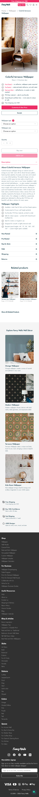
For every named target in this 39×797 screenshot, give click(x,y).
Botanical (4, 652)
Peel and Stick (9, 90)
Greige (4, 702)
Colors (4, 699)
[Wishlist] (30, 5)
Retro (3, 666)
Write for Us (5, 583)
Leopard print (6, 677)
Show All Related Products (10, 312)
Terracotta (4, 719)
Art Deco (4, 647)
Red (3, 713)
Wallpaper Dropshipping (9, 569)
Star (3, 691)
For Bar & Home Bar (8, 730)
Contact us (5, 600)
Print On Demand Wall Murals (11, 578)
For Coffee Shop (7, 736)
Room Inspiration (7, 622)
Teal (3, 716)
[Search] (27, 5)
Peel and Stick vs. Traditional (10, 630)
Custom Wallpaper (7, 556)
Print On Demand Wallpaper (10, 575)
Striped (4, 694)
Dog (3, 683)
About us (4, 597)
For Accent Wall (6, 727)
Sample (19, 113)
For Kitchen (5, 741)
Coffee (4, 675)
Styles (4, 643)
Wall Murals (5, 544)
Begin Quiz (21, 5)
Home (4, 11)
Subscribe (19, 776)
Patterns (5, 671)
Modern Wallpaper (12, 405)
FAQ (3, 594)
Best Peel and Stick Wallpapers (11, 639)
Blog (3, 611)
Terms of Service (14, 790)
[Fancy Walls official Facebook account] (14, 754)
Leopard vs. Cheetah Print (10, 628)
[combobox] (19, 124)
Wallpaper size (6, 128)
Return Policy (6, 605)
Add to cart (19, 155)
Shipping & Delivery (8, 603)
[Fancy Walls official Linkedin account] (30, 754)
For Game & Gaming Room (10, 738)
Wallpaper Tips (6, 625)
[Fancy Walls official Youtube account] (24, 754)
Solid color (5, 688)
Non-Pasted (8, 84)
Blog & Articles (7, 618)
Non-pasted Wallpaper (8, 553)
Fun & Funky (5, 658)
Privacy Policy (26, 790)
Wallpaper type (8, 120)
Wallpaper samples (7, 558)
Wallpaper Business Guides (10, 586)
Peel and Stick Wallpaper (9, 550)
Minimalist (5, 661)
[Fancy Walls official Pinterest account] (19, 754)
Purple (3, 711)
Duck (3, 680)
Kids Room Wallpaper (13, 485)
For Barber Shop (7, 733)
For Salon (4, 744)
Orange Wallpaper (12, 366)
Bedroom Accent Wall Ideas (10, 633)
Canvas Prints (6, 547)
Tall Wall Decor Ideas (8, 636)
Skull (3, 686)
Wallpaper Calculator (8, 561)
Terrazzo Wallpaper (12, 444)
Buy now (19, 150)
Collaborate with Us (8, 580)
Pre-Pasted (8, 87)
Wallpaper (12, 11)
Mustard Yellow (6, 705)
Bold (3, 650)
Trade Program (6, 572)
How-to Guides (6, 608)
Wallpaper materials (7, 614)
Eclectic (4, 655)
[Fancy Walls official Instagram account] (8, 754)
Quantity (4, 140)
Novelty (4, 664)
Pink (3, 708)
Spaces (4, 724)
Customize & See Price (19, 107)
